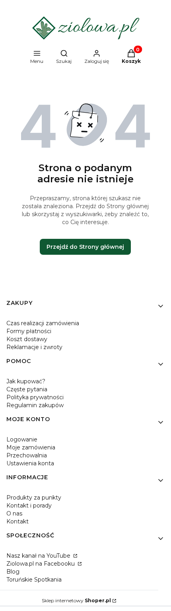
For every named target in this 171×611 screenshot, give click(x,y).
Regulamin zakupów (35, 405)
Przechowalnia (26, 455)
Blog (12, 571)
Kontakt (17, 521)
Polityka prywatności (35, 397)
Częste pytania (26, 389)
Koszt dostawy (26, 339)
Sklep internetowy (76, 600)
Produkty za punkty (33, 497)
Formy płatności (28, 331)
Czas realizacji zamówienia (42, 323)
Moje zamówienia (30, 447)
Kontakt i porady (29, 505)
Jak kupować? (25, 381)
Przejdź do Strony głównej (85, 246)
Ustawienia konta (30, 463)
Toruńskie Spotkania (34, 579)
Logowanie (21, 439)
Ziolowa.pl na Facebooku (41, 563)
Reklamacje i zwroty (34, 347)
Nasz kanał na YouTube (39, 555)
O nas (14, 513)
